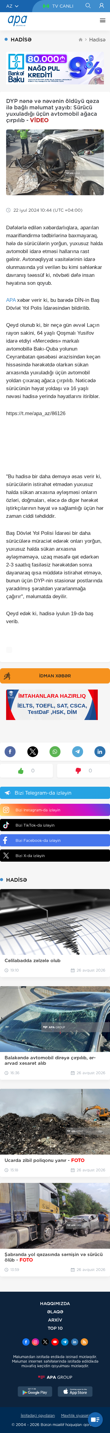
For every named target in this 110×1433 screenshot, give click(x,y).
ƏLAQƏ (55, 1311)
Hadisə (97, 40)
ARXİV (55, 1319)
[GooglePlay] (35, 1392)
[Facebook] (26, 1342)
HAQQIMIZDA (55, 1303)
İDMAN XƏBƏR (55, 675)
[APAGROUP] (55, 1377)
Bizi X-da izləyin (30, 855)
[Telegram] (64, 1342)
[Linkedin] (74, 1342)
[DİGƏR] (101, 21)
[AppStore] (75, 1392)
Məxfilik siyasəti (75, 1415)
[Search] (87, 6)
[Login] (101, 6)
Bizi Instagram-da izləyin (38, 810)
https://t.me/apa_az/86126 (35, 413)
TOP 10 (55, 1328)
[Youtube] (55, 1342)
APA (11, 300)
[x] (45, 1342)
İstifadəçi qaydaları (38, 1415)
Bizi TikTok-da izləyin (35, 825)
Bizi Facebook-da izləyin (38, 840)
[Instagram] (35, 1342)
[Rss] (84, 1342)
